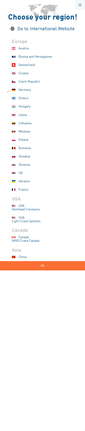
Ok (42, 265)
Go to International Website (46, 28)
